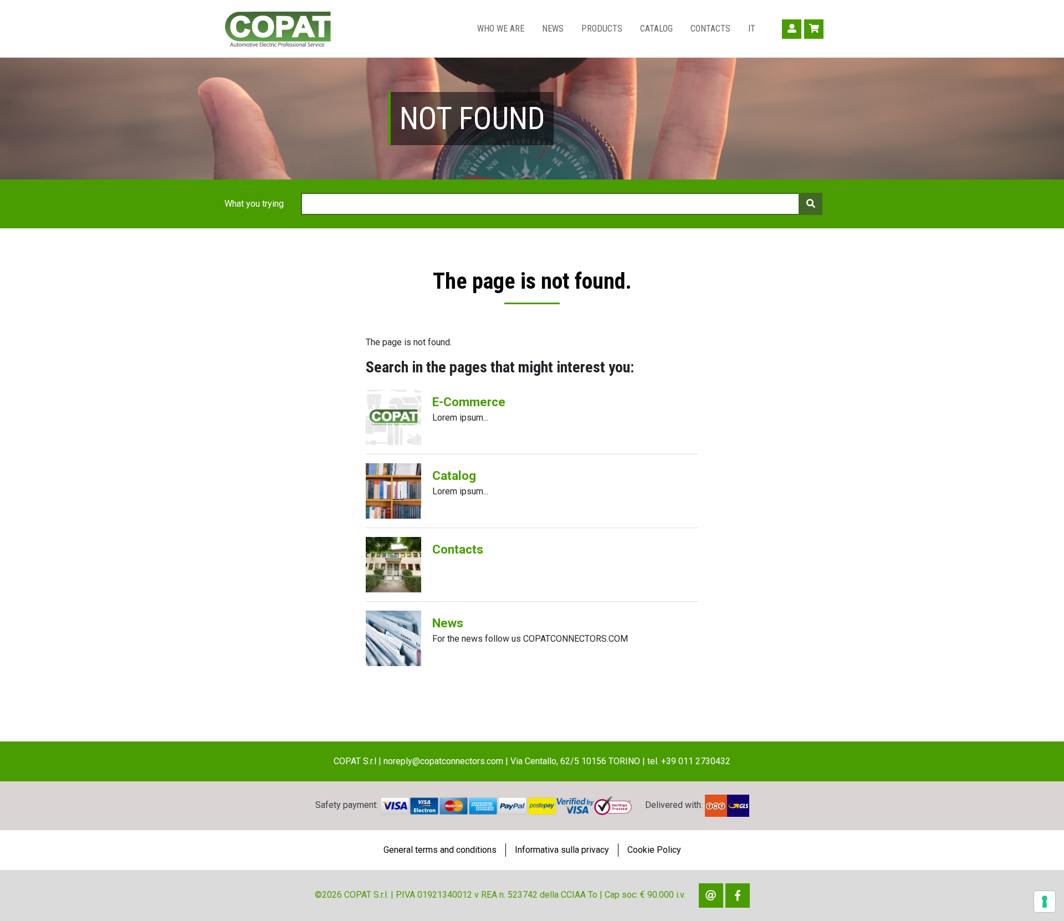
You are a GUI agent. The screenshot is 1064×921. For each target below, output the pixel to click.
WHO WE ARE (500, 28)
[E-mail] (711, 895)
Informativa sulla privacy (562, 850)
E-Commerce (468, 402)
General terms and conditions (440, 850)
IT (751, 28)
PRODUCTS (601, 28)
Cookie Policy (654, 850)
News (447, 623)
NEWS (553, 28)
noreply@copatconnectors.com (443, 761)
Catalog (454, 475)
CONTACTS (710, 28)
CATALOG (656, 28)
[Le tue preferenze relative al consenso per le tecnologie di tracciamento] (1044, 901)
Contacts (457, 549)
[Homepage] (277, 28)
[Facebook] (737, 895)
